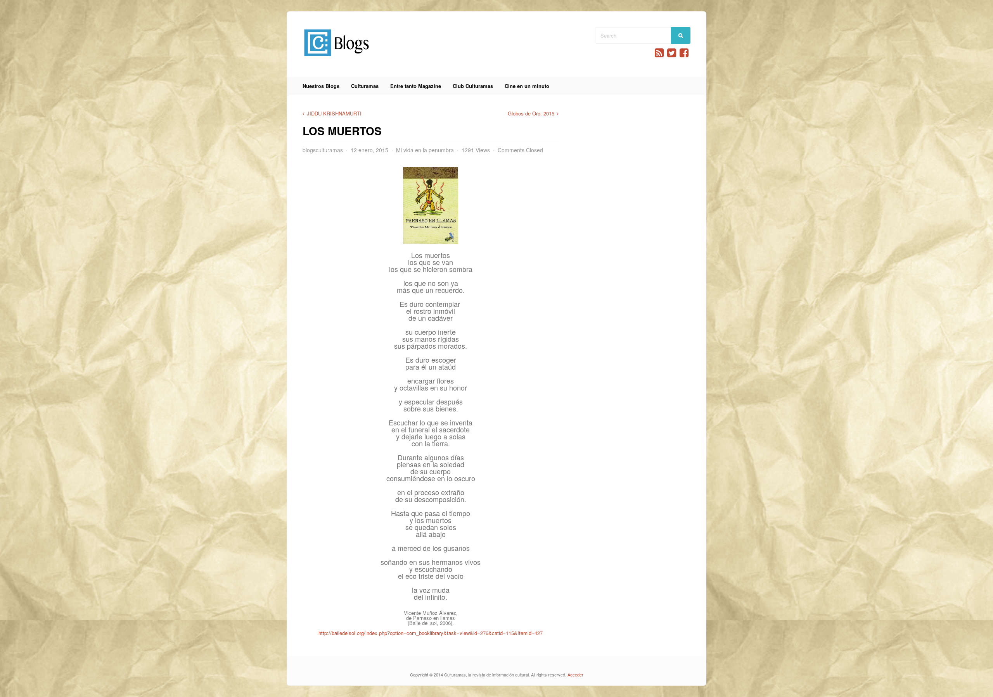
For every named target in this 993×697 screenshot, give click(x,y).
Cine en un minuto (527, 85)
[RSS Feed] (659, 53)
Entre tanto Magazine (415, 85)
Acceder (575, 674)
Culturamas (365, 85)
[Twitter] (671, 53)
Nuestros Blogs (321, 85)
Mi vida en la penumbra (425, 150)
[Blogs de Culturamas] (336, 59)
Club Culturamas (473, 85)
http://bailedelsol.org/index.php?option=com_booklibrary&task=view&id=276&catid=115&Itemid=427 (430, 633)
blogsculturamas (323, 150)
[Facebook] (684, 53)
